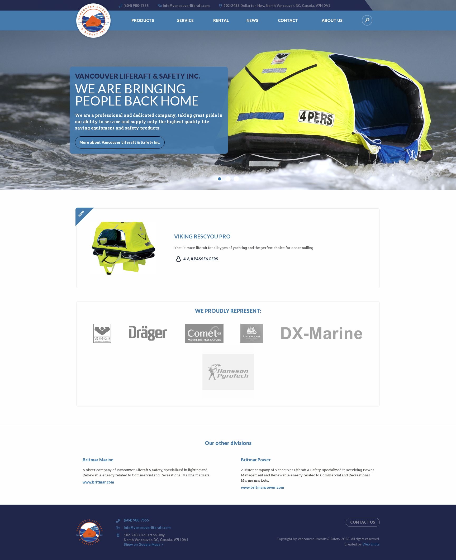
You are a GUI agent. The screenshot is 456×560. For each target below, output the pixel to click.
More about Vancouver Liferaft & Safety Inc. (119, 142)
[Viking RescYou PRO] (123, 247)
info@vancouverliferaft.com (186, 5)
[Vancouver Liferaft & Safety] (93, 20)
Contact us (362, 522)
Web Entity (371, 544)
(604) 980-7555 (136, 5)
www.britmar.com (98, 482)
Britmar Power (256, 459)
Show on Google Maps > (143, 544)
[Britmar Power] (238, 473)
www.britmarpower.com (262, 487)
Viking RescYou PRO (202, 236)
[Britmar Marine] (79, 471)
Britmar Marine (98, 459)
